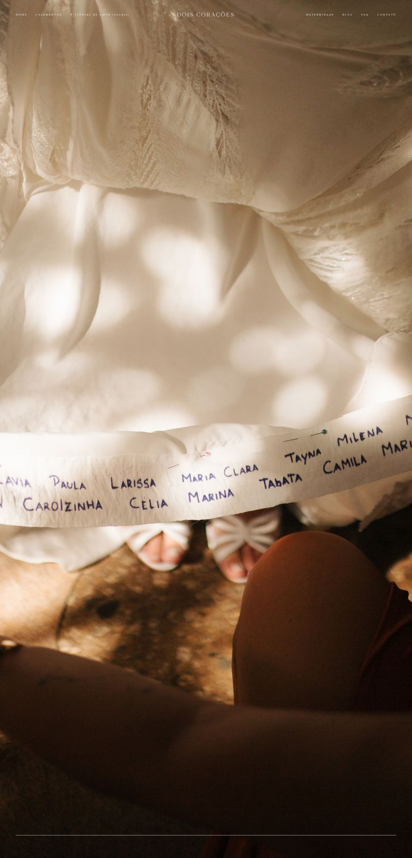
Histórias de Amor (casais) (99, 15)
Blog (347, 15)
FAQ (365, 15)
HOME (21, 15)
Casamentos (48, 15)
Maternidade (320, 15)
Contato (386, 15)
